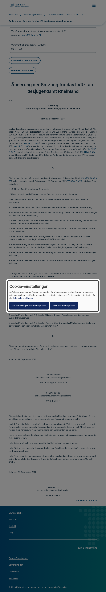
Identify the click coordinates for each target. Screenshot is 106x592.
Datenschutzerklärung (23, 298)
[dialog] (53, 296)
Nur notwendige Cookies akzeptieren (29, 305)
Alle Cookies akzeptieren (63, 305)
